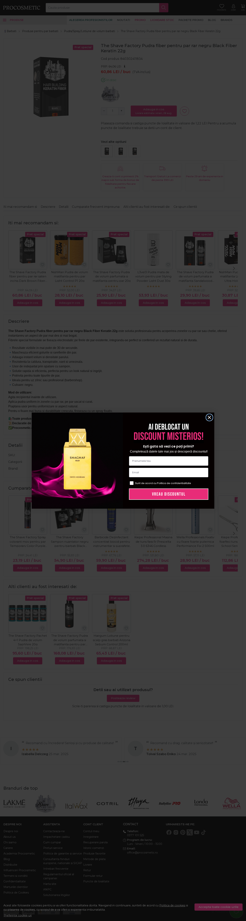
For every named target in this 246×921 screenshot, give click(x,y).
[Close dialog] (209, 417)
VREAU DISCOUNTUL (168, 494)
